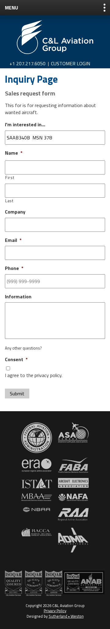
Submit (17, 393)
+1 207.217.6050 (27, 63)
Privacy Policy (55, 611)
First (9, 177)
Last (9, 200)
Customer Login (70, 63)
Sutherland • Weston (66, 616)
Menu (11, 7)
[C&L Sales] (55, 37)
